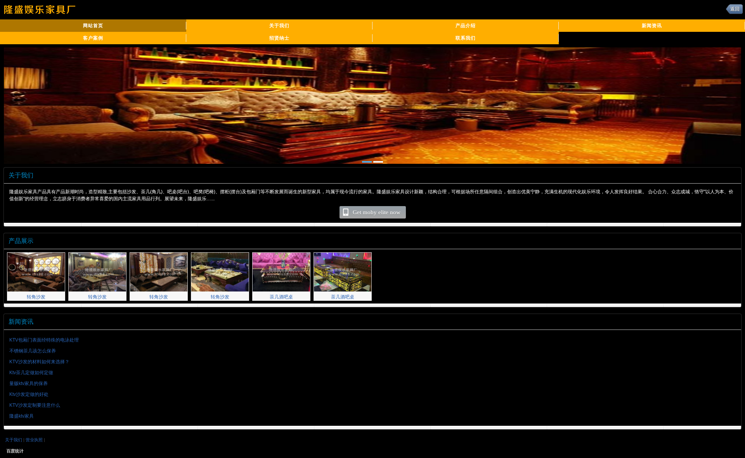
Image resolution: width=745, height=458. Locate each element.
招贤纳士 (279, 38)
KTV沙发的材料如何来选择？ (39, 361)
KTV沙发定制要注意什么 (34, 405)
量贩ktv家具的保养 (28, 383)
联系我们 (466, 38)
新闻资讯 (652, 25)
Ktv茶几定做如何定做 (31, 372)
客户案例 (93, 38)
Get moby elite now (376, 212)
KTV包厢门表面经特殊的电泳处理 (44, 340)
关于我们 (279, 25)
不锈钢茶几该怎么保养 (32, 351)
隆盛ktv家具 (21, 416)
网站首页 (93, 25)
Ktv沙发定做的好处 (29, 394)
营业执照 (34, 439)
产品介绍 (466, 25)
